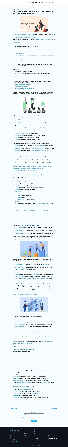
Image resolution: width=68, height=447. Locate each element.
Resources (25, 433)
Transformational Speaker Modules (51, 434)
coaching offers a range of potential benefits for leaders (30, 225)
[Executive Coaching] (34, 431)
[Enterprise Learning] (34, 429)
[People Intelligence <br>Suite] (34, 437)
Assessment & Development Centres (52, 438)
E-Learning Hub (51, 430)
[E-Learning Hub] (47, 429)
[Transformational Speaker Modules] (47, 433)
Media (25, 435)
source (52, 278)
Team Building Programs (53, 432)
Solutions (36, 2)
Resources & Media (47, 2)
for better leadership (34, 393)
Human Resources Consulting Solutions (40, 434)
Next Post (54, 408)
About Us (32, 2)
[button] (36, 2)
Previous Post (14, 408)
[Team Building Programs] (47, 431)
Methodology (41, 2)
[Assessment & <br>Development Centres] (47, 437)
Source (35, 269)
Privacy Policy (26, 438)
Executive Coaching (40, 432)
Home (29, 2)
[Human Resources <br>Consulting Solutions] (34, 433)
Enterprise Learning (40, 430)
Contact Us (53, 2)
